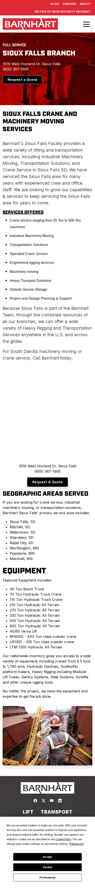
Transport (56, 812)
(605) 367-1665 (16, 69)
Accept (47, 857)
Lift (28, 812)
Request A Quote (47, 482)
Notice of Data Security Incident (63, 11)
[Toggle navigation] (86, 24)
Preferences (48, 877)
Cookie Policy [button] (63, 839)
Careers (69, 4)
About (85, 4)
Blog (55, 4)
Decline (47, 867)
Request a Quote (23, 79)
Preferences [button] (76, 844)
